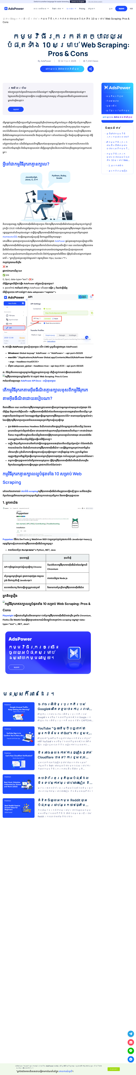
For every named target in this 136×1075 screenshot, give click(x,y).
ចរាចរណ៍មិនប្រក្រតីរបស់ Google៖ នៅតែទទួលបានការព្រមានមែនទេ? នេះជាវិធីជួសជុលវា (45, 705)
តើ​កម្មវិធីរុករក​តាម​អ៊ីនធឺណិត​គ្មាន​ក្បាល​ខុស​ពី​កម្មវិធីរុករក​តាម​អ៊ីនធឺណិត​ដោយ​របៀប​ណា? (118, 145)
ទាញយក (91, 4)
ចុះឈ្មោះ (121, 8)
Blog (12, 18)
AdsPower (20, 639)
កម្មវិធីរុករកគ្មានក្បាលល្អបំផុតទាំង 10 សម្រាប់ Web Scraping (118, 157)
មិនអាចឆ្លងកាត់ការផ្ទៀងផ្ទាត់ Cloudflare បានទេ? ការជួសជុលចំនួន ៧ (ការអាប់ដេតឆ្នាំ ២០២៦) (44, 753)
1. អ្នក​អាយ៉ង (116, 165)
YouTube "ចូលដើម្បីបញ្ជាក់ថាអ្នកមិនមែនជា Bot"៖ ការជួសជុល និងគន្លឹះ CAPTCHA (47, 727)
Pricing (82, 4)
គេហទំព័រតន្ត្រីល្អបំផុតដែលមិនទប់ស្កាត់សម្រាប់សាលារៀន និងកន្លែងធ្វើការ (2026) (46, 777)
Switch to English (77, 2)
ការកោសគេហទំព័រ (10, 236)
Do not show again (95, 2)
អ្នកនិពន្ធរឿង (118, 170)
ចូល (111, 8)
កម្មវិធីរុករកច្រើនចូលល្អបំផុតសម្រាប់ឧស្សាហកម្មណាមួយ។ (34, 652)
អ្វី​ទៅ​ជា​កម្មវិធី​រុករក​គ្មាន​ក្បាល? (117, 135)
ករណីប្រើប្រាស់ (27, 18)
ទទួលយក (114, 1069)
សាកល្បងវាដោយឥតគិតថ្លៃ (62, 68)
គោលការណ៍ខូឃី (65, 1071)
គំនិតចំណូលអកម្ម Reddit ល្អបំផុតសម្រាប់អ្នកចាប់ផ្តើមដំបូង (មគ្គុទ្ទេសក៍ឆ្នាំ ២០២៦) (46, 801)
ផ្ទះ (5, 18)
